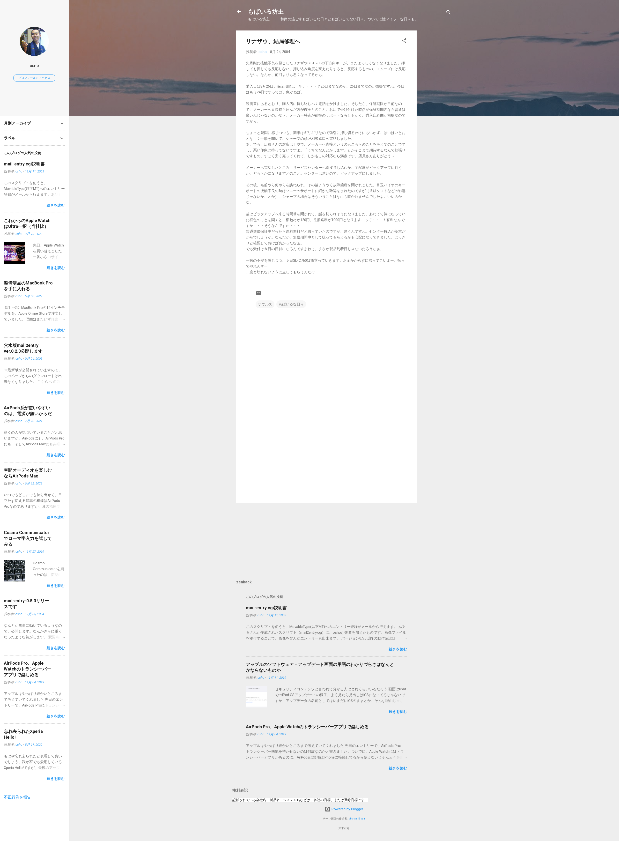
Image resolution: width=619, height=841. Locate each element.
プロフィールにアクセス (34, 78)
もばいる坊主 (266, 11)
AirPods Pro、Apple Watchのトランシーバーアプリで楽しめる (307, 726)
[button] (404, 41)
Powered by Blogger (347, 809)
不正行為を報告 (17, 797)
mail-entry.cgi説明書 (266, 607)
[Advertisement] (435, 103)
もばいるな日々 (291, 304)
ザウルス (265, 304)
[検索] (448, 13)
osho (34, 66)
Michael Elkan (356, 818)
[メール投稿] (258, 294)
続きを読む (398, 649)
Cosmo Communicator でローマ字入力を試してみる (28, 538)
